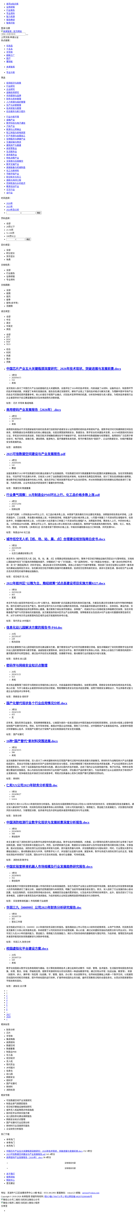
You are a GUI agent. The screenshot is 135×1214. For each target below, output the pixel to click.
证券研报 (10, 7)
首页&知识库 (12, 4)
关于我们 (10, 1174)
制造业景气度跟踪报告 (16, 1103)
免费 (8, 259)
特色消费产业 (12, 158)
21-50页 (9, 230)
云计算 (23, 986)
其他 (8, 329)
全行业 (9, 193)
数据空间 (17, 488)
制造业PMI (18, 532)
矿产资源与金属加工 (15, 136)
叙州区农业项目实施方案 (18, 1113)
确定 (38, 213)
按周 (8, 293)
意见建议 (10, 1183)
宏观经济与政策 (13, 83)
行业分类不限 (12, 117)
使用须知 (10, 1177)
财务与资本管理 (13, 99)
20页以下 (10, 227)
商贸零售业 (11, 148)
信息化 (16, 659)
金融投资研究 (12, 92)
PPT (8, 337)
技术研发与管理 (13, 108)
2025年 (9, 206)
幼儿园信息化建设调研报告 (19, 1116)
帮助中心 (10, 1180)
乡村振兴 (26, 621)
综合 (8, 349)
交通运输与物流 (13, 142)
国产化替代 (18, 734)
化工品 (27, 532)
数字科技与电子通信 (15, 123)
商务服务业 (11, 155)
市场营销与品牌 (13, 96)
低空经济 (17, 577)
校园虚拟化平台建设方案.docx (27, 948)
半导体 (9, 52)
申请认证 (14, 37)
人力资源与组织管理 (15, 102)
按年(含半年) (12, 303)
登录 (3, 28)
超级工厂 (10, 55)
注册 (8, 28)
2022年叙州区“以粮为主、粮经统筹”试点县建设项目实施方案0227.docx (55, 583)
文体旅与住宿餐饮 (14, 161)
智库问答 (10, 23)
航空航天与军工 (13, 177)
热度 (8, 356)
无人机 (25, 577)
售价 (8, 359)
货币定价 (10, 256)
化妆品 (9, 46)
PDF (8, 342)
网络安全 (17, 697)
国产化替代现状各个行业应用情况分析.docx (36, 703)
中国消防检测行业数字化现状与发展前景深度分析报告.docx (47, 822)
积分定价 (10, 253)
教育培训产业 (12, 186)
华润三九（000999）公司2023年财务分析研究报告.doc (43, 907)
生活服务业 (11, 151)
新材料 (16, 778)
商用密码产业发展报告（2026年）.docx (33, 409)
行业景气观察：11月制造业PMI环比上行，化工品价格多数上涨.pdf (53, 495)
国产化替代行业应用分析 (18, 1122)
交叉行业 (10, 189)
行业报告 (10, 10)
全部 (8, 223)
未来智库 (10, 67)
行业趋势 (44, 901)
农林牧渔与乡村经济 (15, 183)
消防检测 (17, 860)
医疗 (8, 58)
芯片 (15, 403)
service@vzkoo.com (90, 1193)
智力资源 (10, 16)
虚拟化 (16, 986)
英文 (8, 323)
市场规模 (35, 901)
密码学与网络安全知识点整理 (26, 665)
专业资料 (10, 13)
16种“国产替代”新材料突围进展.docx (32, 741)
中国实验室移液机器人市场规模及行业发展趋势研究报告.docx (49, 866)
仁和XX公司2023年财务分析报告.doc (31, 785)
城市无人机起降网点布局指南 (20, 1110)
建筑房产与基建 (13, 145)
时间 (8, 352)
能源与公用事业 (13, 129)
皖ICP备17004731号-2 (54, 1196)
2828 (8, 1017)
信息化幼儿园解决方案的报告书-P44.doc (34, 627)
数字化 (25, 860)
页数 (8, 362)
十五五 (9, 49)
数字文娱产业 (12, 164)
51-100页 (10, 233)
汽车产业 (10, 126)
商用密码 (17, 447)
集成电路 (29, 403)
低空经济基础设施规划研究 (19, 1107)
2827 (8, 1014)
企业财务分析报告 (14, 1129)
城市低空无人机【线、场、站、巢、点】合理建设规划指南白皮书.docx (55, 539)
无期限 (9, 306)
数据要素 (26, 488)
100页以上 (11, 236)
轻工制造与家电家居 (15, 132)
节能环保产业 (12, 174)
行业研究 (10, 86)
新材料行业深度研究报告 (18, 1126)
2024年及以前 (12, 210)
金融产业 (10, 120)
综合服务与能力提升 (15, 111)
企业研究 (10, 89)
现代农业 (17, 621)
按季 (8, 300)
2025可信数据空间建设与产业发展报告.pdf (35, 454)
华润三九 (17, 942)
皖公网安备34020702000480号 (78, 1196)
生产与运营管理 (13, 105)
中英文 (9, 326)
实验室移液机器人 (21, 901)
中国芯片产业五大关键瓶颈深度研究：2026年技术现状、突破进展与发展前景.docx (63, 368)
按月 (8, 296)
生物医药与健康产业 (15, 139)
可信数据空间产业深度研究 (19, 1100)
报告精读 (10, 20)
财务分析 (17, 816)
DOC (8, 339)
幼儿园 (23, 659)
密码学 (25, 697)
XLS (8, 344)
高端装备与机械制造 (15, 167)
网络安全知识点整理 (15, 1119)
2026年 (9, 203)
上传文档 (5, 37)
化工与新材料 (12, 170)
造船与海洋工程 (13, 180)
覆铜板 (9, 61)
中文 (8, 320)
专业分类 (10, 72)
